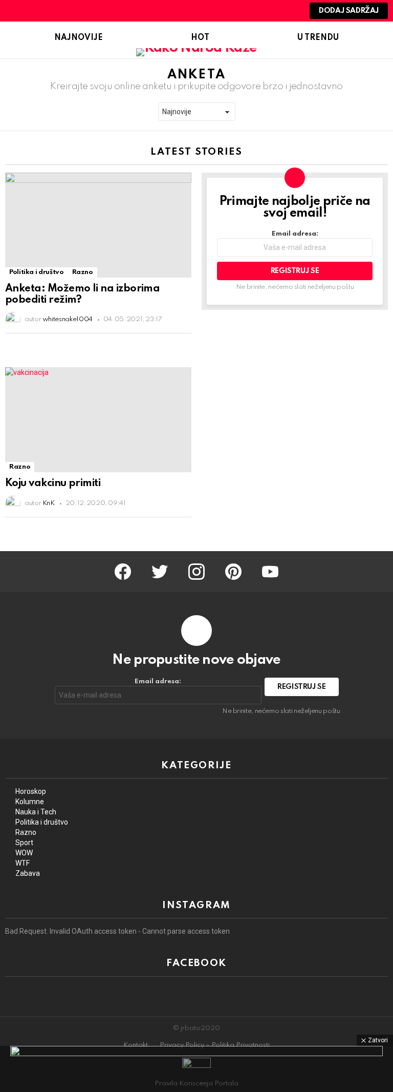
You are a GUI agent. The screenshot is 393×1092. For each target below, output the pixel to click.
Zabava (27, 873)
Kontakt (135, 1045)
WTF (22, 863)
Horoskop (30, 791)
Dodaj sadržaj (349, 10)
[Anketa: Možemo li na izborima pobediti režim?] (98, 225)
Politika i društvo (36, 272)
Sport (24, 842)
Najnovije (78, 38)
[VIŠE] (183, 343)
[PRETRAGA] (271, 11)
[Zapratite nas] (253, 11)
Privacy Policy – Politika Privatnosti (215, 1045)
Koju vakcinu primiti (52, 483)
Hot (200, 38)
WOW (24, 853)
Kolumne (29, 801)
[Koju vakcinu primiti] (98, 419)
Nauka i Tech (35, 812)
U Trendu (318, 38)
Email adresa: (295, 233)
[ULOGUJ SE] (288, 11)
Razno (82, 272)
